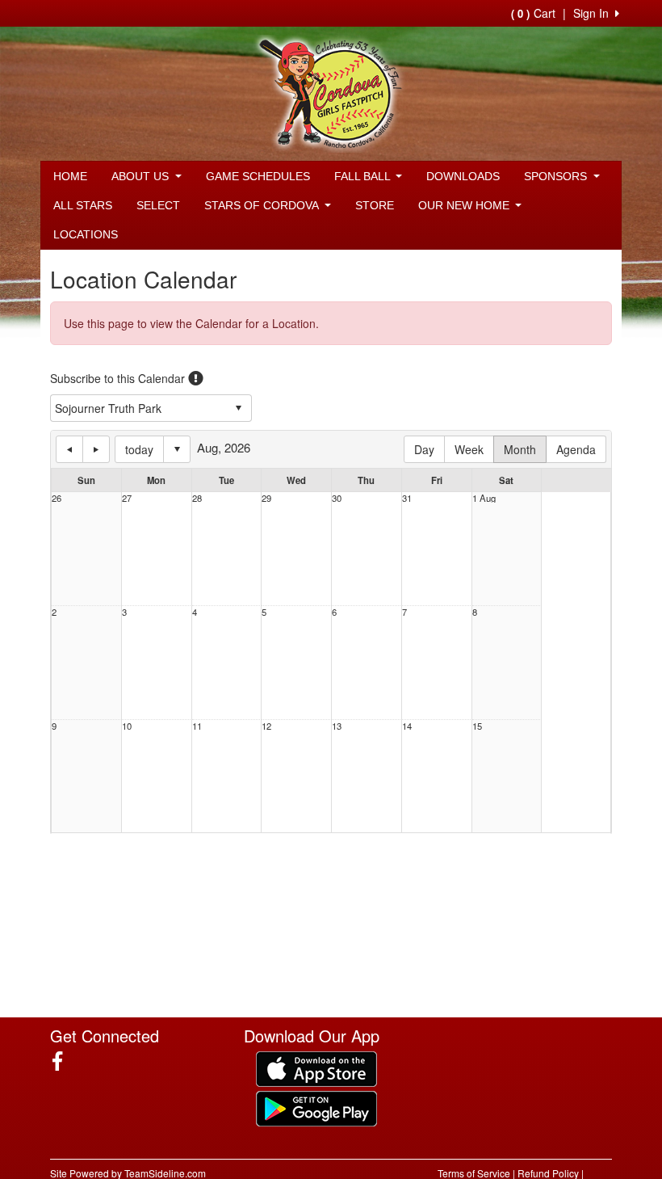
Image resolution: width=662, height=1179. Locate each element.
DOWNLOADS (463, 176)
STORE (374, 205)
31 (407, 498)
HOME (70, 176)
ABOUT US (141, 176)
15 (477, 726)
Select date (177, 449)
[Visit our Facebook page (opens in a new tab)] (63, 1061)
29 (266, 498)
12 (266, 726)
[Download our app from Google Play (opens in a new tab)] (316, 1106)
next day (96, 449)
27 (127, 498)
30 (336, 498)
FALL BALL (363, 176)
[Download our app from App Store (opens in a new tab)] (316, 1067)
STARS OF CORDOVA (262, 205)
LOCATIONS (85, 234)
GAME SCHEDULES (258, 176)
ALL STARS (82, 205)
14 (407, 726)
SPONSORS (557, 176)
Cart (533, 13)
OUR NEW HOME (465, 205)
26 (56, 498)
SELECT (158, 205)
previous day (69, 449)
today (139, 449)
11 (197, 726)
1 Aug (484, 498)
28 (197, 498)
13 (336, 726)
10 (127, 726)
